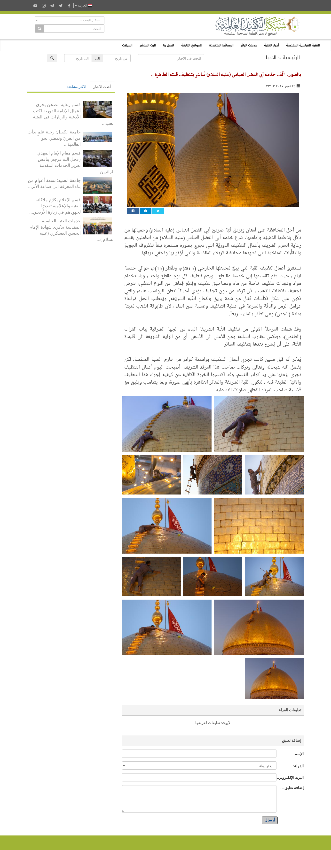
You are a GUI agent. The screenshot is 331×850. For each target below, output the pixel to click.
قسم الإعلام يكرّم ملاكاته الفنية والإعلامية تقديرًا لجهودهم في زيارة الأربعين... (55, 205)
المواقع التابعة (191, 45)
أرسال (270, 820)
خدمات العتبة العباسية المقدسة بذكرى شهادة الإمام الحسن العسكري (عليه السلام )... (72, 229)
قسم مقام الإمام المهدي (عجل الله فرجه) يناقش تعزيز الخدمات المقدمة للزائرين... (76, 161)
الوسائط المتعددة (221, 45)
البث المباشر (148, 45)
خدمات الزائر (249, 45)
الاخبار (270, 57)
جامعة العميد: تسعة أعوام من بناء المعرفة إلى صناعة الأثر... (54, 183)
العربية (82, 5)
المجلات (127, 45)
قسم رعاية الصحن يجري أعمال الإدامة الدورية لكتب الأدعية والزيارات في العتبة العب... (74, 113)
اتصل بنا (168, 45)
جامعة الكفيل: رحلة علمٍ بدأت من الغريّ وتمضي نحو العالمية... (54, 137)
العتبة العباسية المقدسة (303, 45)
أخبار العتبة (271, 45)
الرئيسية (291, 57)
